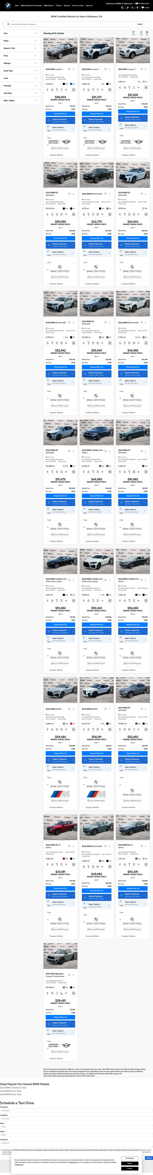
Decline (129, 1163)
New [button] (17, 5)
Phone (2, 1123)
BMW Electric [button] (49, 5)
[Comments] (73, 89)
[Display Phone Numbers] (132, 8)
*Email (2, 1131)
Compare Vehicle (56, 155)
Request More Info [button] (60, 114)
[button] (75, 50)
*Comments (4, 1139)
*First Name (4, 1107)
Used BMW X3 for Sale (10, 1091)
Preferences (130, 1158)
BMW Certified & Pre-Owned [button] (31, 5)
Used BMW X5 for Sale (10, 1094)
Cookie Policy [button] (73, 1162)
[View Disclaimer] (66, 89)
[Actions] (73, 69)
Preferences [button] (19, 1165)
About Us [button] (89, 5)
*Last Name (4, 1115)
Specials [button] (67, 5)
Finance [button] (59, 5)
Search (140, 24)
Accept (129, 1168)
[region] (60, 107)
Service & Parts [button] (78, 5)
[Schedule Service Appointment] (127, 8)
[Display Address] (137, 8)
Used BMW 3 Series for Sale (13, 1087)
